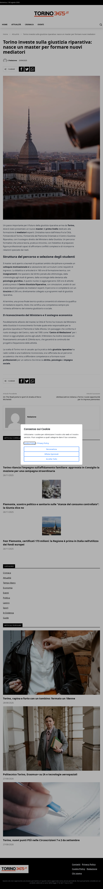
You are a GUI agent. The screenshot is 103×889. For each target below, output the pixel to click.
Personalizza (51, 449)
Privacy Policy (43, 443)
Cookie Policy (29, 443)
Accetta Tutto (51, 459)
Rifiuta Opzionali (52, 454)
